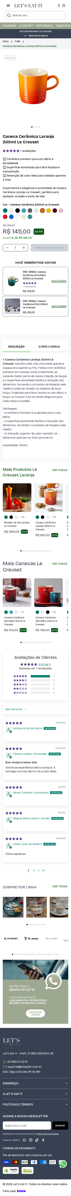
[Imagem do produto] (5, 210)
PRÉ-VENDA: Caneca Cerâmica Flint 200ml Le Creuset (35, 304)
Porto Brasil (44, 25)
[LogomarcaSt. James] (31, 938)
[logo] (28, 5)
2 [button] (34, 870)
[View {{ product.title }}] (12, 281)
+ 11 (22, 612)
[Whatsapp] (24, 1140)
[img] (14, 723)
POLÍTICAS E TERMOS (18, 1104)
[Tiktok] (37, 1140)
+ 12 (54, 612)
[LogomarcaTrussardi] (51, 938)
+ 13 (22, 517)
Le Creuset (26, 25)
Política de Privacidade (47, 1134)
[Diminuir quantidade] (7, 248)
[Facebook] (43, 1140)
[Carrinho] (63, 5)
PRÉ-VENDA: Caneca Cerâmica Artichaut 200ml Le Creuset (34, 275)
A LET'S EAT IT (13, 1094)
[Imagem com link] (35, 992)
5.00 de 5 (44, 664)
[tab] (32, 127)
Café (17, 41)
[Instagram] (31, 1140)
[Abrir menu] (8, 5)
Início (6, 41)
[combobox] (35, 15)
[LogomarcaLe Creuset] (11, 938)
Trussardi (9, 25)
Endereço (10, 1083)
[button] (11, 151)
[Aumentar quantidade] (24, 248)
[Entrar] (59, 5)
